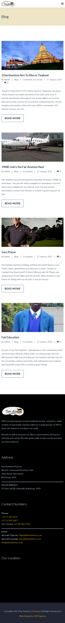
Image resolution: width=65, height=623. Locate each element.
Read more (13, 118)
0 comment (28, 171)
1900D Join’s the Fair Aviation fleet (23, 167)
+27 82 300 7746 (22, 524)
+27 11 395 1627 (10, 520)
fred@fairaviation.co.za (12, 542)
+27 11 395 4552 (10, 516)
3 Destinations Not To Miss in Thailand (25, 75)
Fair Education (10, 337)
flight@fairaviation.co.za (30, 535)
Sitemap (36, 611)
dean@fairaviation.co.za (30, 539)
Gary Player (9, 252)
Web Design (25, 616)
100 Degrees (40, 616)
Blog (16, 79)
